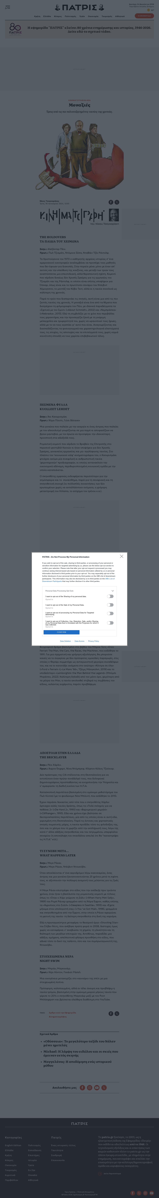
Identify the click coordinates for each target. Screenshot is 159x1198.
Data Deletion (65, 641)
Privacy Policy (93, 641)
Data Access (79, 641)
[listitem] (79, 591)
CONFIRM (61, 632)
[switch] (110, 596)
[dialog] (79, 599)
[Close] (122, 557)
